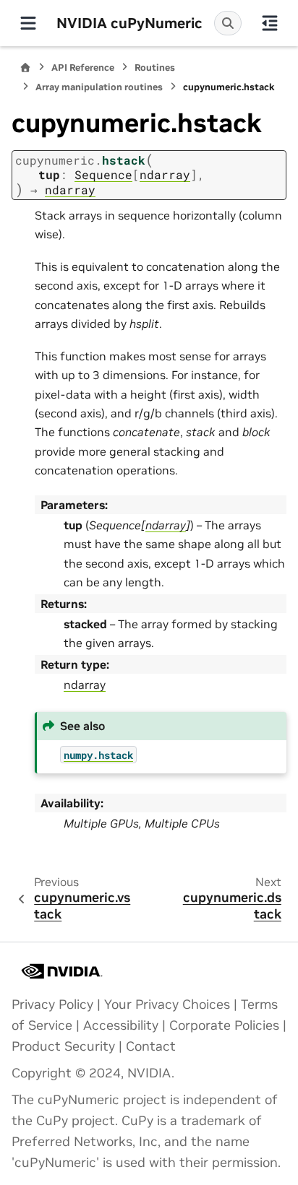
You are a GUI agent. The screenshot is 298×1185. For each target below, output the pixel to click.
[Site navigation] (28, 23)
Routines (155, 67)
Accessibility (120, 1025)
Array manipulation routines (99, 87)
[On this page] (269, 23)
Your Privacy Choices (167, 1004)
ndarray (85, 684)
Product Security (63, 1046)
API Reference (82, 67)
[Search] (228, 23)
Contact (151, 1046)
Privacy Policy (52, 1004)
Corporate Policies (224, 1025)
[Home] (25, 67)
